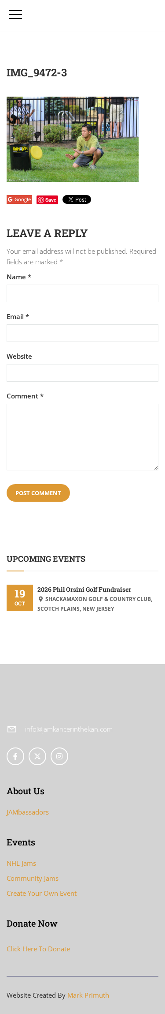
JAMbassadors (28, 811)
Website (19, 356)
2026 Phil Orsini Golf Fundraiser (84, 589)
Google (23, 199)
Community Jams (33, 878)
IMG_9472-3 (37, 72)
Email (18, 316)
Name (19, 277)
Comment (25, 396)
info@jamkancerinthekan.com (69, 729)
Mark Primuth (88, 995)
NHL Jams (21, 863)
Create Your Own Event (42, 893)
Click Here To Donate (38, 948)
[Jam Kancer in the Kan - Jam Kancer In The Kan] (69, 15)
